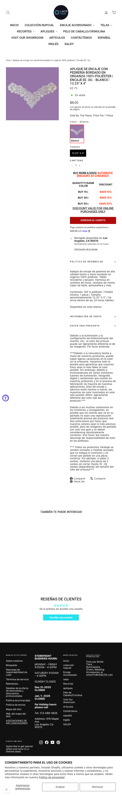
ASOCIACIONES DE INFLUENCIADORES (17, 722)
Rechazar (97, 786)
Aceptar (60, 786)
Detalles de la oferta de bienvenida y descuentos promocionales (17, 692)
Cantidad (76, 160)
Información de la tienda (85, 249)
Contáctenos (81, 37)
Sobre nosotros (14, 660)
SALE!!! (69, 44)
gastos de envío (82, 107)
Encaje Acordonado (76, 25)
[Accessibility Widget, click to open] (5, 398)
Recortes (24, 31)
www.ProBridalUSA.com (99, 674)
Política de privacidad (52, 777)
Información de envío (86, 316)
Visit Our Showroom (27, 37)
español (104, 37)
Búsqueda (11, 665)
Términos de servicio (17, 679)
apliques (47, 31)
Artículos (57, 37)
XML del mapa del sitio (16, 715)
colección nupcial (39, 25)
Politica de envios (15, 704)
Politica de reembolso (86, 261)
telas (105, 25)
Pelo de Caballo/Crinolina (84, 31)
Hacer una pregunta (85, 325)
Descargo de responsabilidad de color (16, 672)
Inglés (53, 44)
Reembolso (12, 683)
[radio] (77, 134)
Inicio (14, 25)
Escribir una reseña (61, 617)
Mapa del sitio (13, 709)
